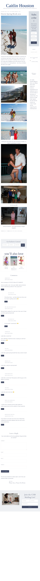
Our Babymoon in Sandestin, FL (13, 268)
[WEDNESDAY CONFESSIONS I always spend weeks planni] (36, 65)
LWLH (6, 387)
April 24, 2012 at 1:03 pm (9, 279)
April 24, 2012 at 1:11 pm (9, 308)
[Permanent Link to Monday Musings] (6, 265)
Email (2, 458)
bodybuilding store (8, 414)
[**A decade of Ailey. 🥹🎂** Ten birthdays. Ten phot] (32, 65)
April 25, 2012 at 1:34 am (9, 362)
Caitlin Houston (20, 5)
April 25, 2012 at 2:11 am (9, 375)
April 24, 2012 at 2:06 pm (9, 333)
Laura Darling (8, 373)
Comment (3, 440)
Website (2, 464)
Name (2, 452)
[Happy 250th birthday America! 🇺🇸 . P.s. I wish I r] (32, 70)
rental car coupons (9, 400)
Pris (5, 348)
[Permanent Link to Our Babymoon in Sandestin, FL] (13, 265)
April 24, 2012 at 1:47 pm (12, 294)
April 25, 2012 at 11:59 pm (9, 389)
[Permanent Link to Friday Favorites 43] (21, 265)
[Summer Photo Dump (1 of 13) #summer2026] (32, 68)
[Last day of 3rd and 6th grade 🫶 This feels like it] (36, 70)
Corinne (6, 331)
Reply (3, 289)
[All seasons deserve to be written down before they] (36, 68)
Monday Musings (6, 267)
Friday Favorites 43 (21, 267)
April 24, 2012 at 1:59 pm (12, 320)
